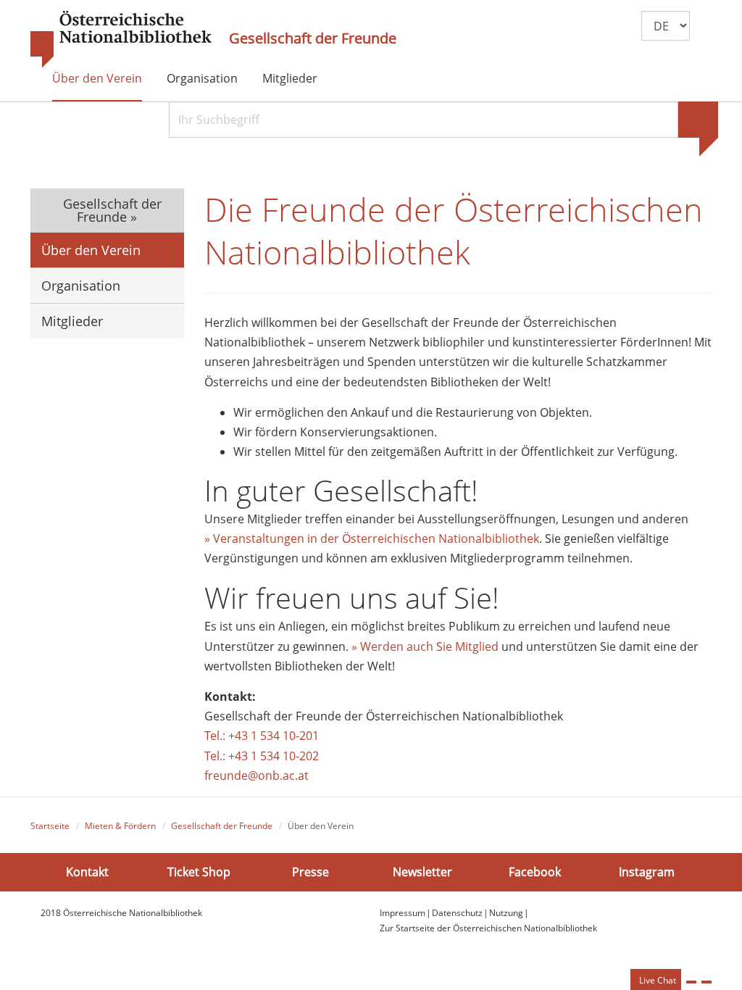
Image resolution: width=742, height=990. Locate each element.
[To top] (706, 982)
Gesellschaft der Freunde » (110, 210)
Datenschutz (457, 913)
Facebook (535, 872)
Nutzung (506, 913)
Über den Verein (97, 78)
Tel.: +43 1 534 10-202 (261, 756)
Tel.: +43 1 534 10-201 (261, 736)
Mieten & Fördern (120, 826)
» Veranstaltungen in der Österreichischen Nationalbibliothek (371, 538)
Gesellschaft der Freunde (312, 38)
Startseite (50, 826)
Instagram (647, 872)
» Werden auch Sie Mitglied (425, 646)
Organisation (202, 78)
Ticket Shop (198, 872)
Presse (310, 872)
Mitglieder (289, 78)
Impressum (402, 913)
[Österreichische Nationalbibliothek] (121, 40)
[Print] (691, 982)
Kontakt (87, 872)
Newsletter (422, 872)
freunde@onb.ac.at (256, 775)
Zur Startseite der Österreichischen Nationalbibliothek (488, 928)
